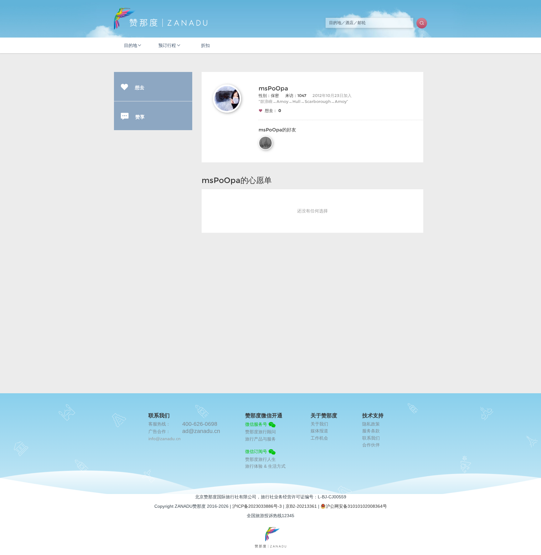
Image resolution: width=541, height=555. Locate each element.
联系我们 (371, 437)
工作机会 (319, 437)
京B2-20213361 (301, 506)
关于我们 (319, 423)
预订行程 (167, 45)
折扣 (205, 45)
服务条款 (371, 430)
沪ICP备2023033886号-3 (257, 506)
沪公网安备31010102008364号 (356, 506)
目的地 (130, 45)
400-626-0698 (199, 424)
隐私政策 (371, 423)
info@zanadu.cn (164, 438)
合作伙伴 (371, 444)
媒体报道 (319, 430)
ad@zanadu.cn (201, 431)
